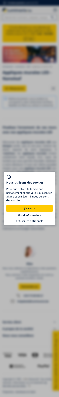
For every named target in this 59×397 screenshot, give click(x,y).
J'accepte (29, 208)
